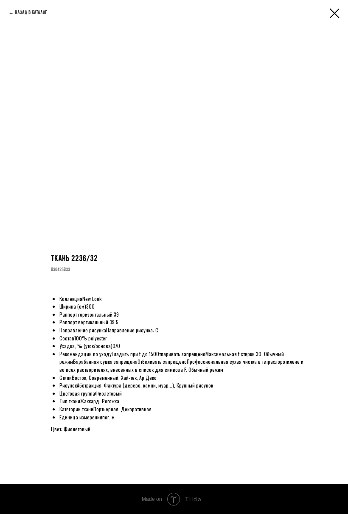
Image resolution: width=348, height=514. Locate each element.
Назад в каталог (31, 12)
